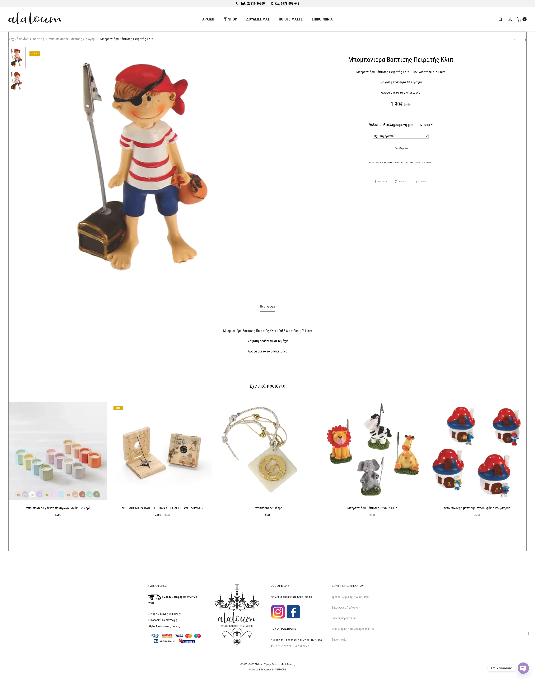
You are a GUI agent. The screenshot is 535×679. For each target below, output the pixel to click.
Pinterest (404, 181)
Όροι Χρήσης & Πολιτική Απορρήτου (353, 628)
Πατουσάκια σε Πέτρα (267, 508)
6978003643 (301, 646)
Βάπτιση (38, 39)
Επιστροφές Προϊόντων (346, 607)
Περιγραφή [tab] (267, 306)
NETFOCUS (280, 669)
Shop (232, 19)
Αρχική (208, 19)
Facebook (383, 181)
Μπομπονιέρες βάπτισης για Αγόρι (72, 39)
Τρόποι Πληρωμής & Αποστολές (350, 597)
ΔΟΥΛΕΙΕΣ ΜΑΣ (258, 19)
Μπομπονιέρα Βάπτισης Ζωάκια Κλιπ (372, 508)
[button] (261, 531)
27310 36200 (256, 3)
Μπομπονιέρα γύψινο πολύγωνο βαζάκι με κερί (58, 508)
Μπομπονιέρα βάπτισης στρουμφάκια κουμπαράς (477, 508)
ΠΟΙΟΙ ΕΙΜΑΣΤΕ (291, 19)
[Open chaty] (523, 668)
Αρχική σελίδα (18, 39)
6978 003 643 (290, 3)
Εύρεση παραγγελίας (344, 618)
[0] (519, 19)
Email (424, 181)
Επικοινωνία (322, 19)
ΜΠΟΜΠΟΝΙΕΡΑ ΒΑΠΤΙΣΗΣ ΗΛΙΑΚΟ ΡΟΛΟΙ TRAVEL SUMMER (162, 508)
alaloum (428, 162)
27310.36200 (284, 646)
